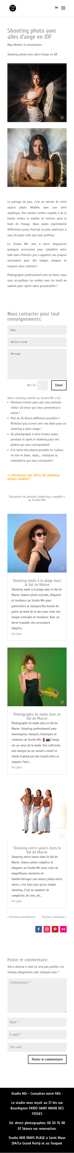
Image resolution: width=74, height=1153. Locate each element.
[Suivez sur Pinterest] (55, 929)
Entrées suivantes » (54, 917)
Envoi (59, 385)
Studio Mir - (21, 1093)
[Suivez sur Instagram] (47, 929)
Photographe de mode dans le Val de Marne (37, 716)
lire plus (17, 634)
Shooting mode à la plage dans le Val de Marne (37, 582)
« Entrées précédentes (21, 917)
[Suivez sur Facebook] (38, 929)
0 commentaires (33, 44)
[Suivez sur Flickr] (63, 929)
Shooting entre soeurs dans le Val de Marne (37, 850)
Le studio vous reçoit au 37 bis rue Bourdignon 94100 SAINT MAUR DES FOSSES (37, 1108)
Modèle (18, 44)
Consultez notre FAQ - (47, 1093)
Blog (9, 44)
